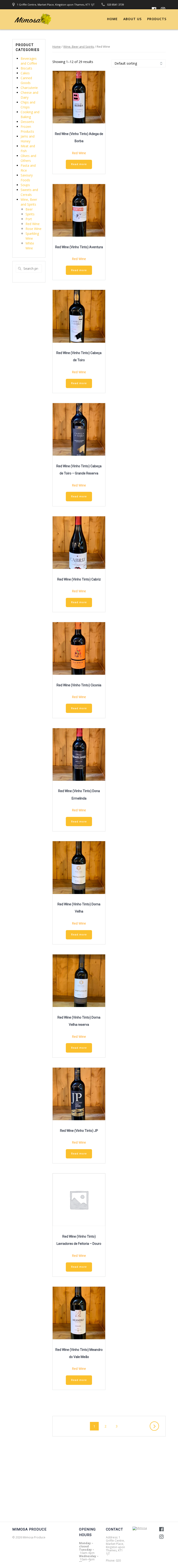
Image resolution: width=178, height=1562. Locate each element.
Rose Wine (33, 228)
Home (112, 19)
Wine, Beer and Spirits (78, 46)
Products (156, 19)
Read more (79, 164)
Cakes (25, 73)
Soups (25, 185)
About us (132, 19)
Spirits (30, 214)
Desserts (27, 121)
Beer (29, 209)
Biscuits (26, 68)
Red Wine (32, 224)
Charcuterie (29, 87)
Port (28, 219)
